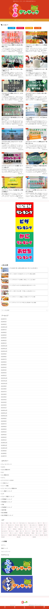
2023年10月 (4, 327)
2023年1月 (4, 343)
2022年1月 (4, 375)
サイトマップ (12, 605)
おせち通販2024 (6, 469)
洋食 (3, 504)
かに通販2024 (5, 475)
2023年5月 (4, 335)
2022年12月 (4, 345)
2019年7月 (4, 456)
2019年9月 (4, 450)
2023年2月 (4, 340)
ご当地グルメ (5, 483)
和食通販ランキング (7, 501)
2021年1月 (4, 407)
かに (3, 472)
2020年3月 (4, 434)
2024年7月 (4, 319)
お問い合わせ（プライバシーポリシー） (36, 605)
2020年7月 (4, 423)
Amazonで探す (11, 27)
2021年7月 (4, 391)
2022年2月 (4, 372)
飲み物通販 (4, 512)
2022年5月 (4, 364)
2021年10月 (4, 383)
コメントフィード (5, 551)
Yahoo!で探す (37, 27)
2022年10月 (4, 351)
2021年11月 (4, 380)
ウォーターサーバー (7, 464)
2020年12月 (4, 410)
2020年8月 (4, 421)
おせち (3, 467)
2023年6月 (4, 332)
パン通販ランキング (7, 491)
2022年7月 (4, 359)
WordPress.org (5, 554)
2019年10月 (4, 448)
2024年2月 (4, 324)
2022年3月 (4, 370)
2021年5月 (4, 397)
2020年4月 (4, 432)
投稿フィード (4, 548)
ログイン (3, 545)
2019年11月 (4, 445)
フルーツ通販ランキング (8, 496)
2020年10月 (4, 415)
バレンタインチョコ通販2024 (9, 488)
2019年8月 (4, 453)
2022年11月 (4, 348)
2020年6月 (4, 426)
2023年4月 (4, 337)
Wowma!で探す (29, 27)
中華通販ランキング (7, 499)
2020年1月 (4, 440)
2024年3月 (4, 321)
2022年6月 (4, 362)
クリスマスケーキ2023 (7, 480)
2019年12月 (4, 442)
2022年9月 (4, 354)
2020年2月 (4, 437)
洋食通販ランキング (7, 507)
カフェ (3, 477)
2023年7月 (4, 329)
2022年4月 (4, 367)
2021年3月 (4, 402)
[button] (47, 310)
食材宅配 (4, 510)
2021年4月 (4, 399)
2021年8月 (4, 388)
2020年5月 (4, 429)
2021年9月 (4, 386)
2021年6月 (4, 394)
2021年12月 (4, 378)
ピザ (3, 493)
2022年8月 (4, 356)
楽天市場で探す (20, 27)
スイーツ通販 (5, 485)
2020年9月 (4, 418)
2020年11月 (4, 413)
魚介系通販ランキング (7, 515)
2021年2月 (4, 405)
